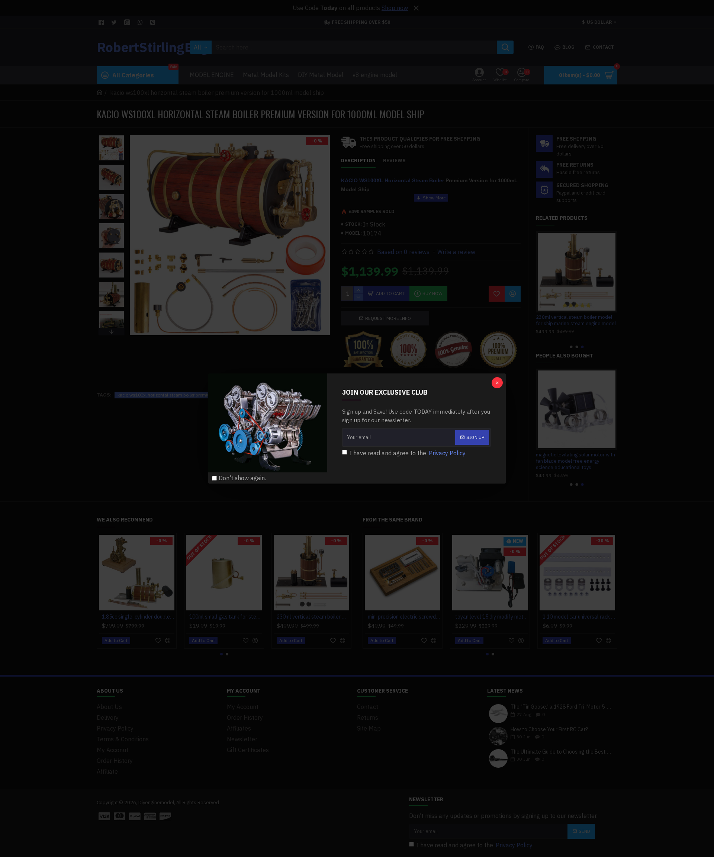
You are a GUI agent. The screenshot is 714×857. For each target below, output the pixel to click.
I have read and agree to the (408, 453)
